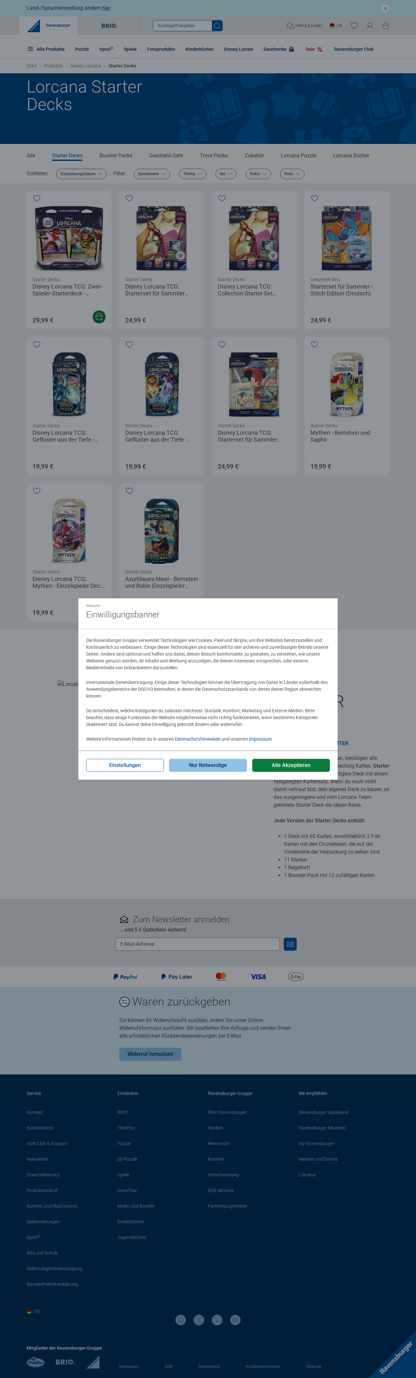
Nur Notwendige (208, 765)
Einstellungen (125, 765)
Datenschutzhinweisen (198, 739)
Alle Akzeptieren (291, 765)
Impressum (260, 739)
